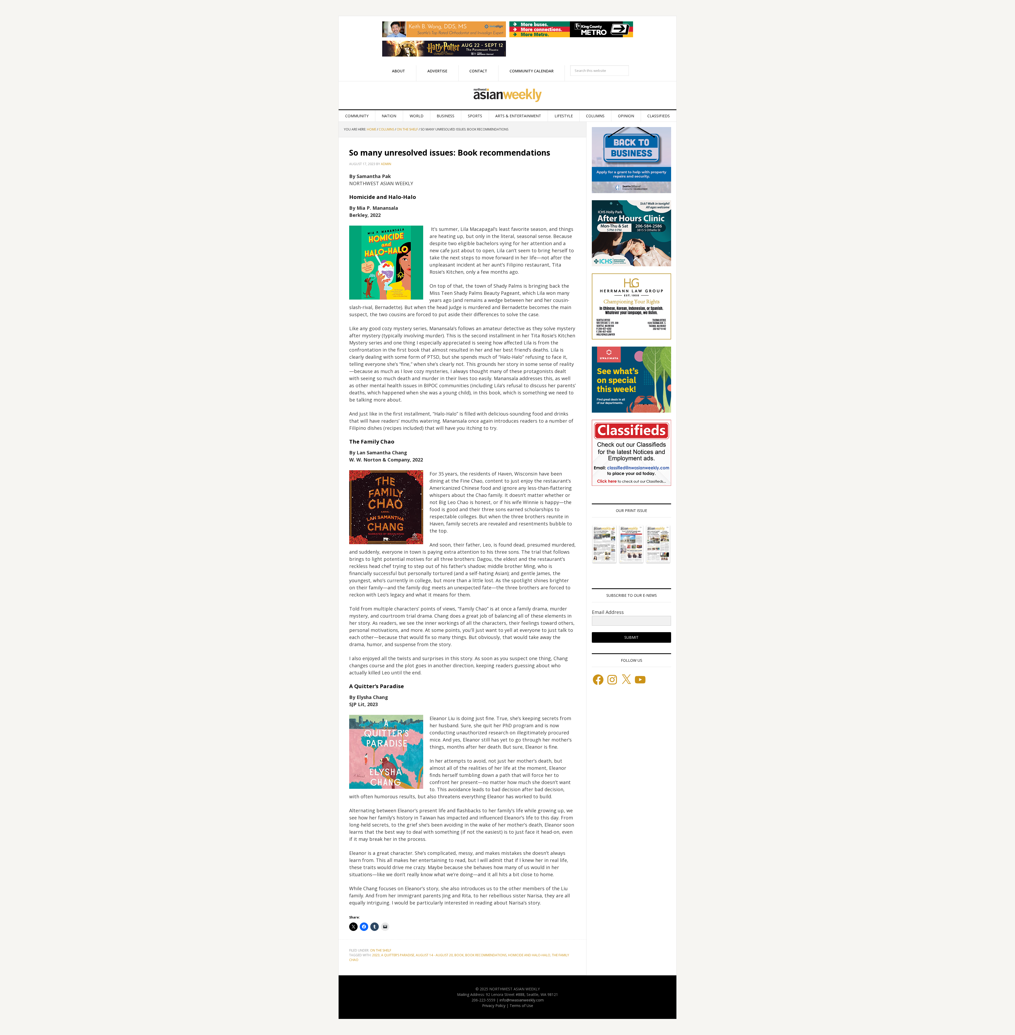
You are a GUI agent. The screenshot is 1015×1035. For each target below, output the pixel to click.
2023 (376, 955)
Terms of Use (521, 1005)
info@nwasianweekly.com (522, 1000)
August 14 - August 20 (434, 955)
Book (459, 955)
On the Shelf (380, 950)
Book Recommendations (485, 955)
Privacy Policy (493, 1005)
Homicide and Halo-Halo (529, 955)
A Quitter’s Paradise (397, 955)
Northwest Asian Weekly (507, 95)
